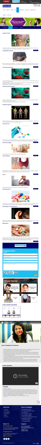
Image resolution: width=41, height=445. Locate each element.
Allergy (12, 9)
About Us (8, 9)
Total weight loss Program (27, 413)
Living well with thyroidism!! (27, 415)
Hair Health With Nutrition (26, 409)
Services (21, 27)
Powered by (34, 443)
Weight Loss (21, 9)
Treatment (16, 27)
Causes (10, 27)
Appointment (33, 9)
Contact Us (9, 15)
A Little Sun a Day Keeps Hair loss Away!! (29, 416)
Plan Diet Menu (24, 412)
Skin (15, 9)
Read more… (5, 396)
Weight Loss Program (26, 419)
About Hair (5, 27)
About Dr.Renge (7, 412)
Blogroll (4, 15)
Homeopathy (6, 410)
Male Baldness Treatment (27, 418)
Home (4, 9)
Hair (17, 9)
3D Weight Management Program (28, 410)
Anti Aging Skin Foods (26, 421)
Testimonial (27, 9)
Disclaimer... (36, 318)
